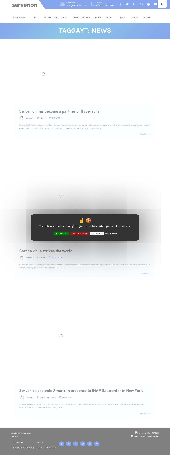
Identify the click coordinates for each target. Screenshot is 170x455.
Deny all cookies (79, 233)
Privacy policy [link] (111, 234)
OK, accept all (61, 233)
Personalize (97, 233)
